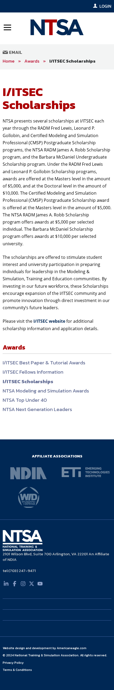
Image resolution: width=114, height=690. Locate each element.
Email (15, 52)
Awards (32, 61)
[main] (57, 254)
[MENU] (7, 27)
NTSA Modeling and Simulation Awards (46, 391)
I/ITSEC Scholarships (72, 61)
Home (9, 61)
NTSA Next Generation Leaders (37, 409)
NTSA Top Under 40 (25, 400)
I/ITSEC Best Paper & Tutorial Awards (44, 362)
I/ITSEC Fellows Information (33, 372)
